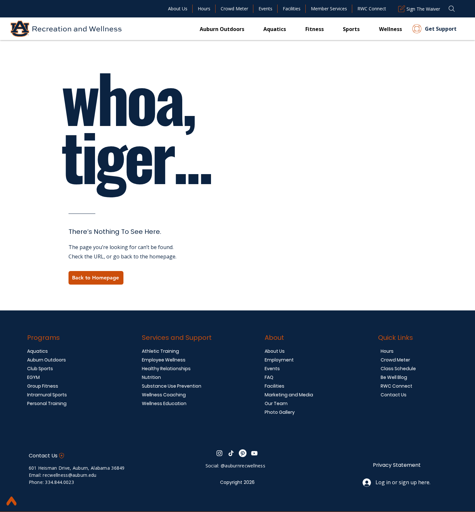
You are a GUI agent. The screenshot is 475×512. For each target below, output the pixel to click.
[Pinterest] (243, 453)
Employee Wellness (163, 360)
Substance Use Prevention (171, 386)
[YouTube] (254, 453)
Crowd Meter (395, 360)
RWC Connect (396, 386)
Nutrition (151, 377)
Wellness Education (164, 403)
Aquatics (37, 351)
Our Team (276, 403)
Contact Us (393, 395)
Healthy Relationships (166, 368)
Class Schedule (398, 368)
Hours (387, 351)
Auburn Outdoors (46, 360)
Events (272, 368)
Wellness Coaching (164, 395)
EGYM (33, 377)
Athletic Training (160, 351)
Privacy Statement (397, 465)
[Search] (452, 9)
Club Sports (40, 368)
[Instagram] (219, 453)
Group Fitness (42, 386)
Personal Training (47, 403)
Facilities (274, 386)
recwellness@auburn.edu (69, 475)
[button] (305, 29)
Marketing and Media (289, 395)
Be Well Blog (394, 377)
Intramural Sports (47, 395)
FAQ (269, 377)
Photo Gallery (280, 412)
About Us (275, 351)
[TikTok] (231, 453)
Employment (279, 360)
